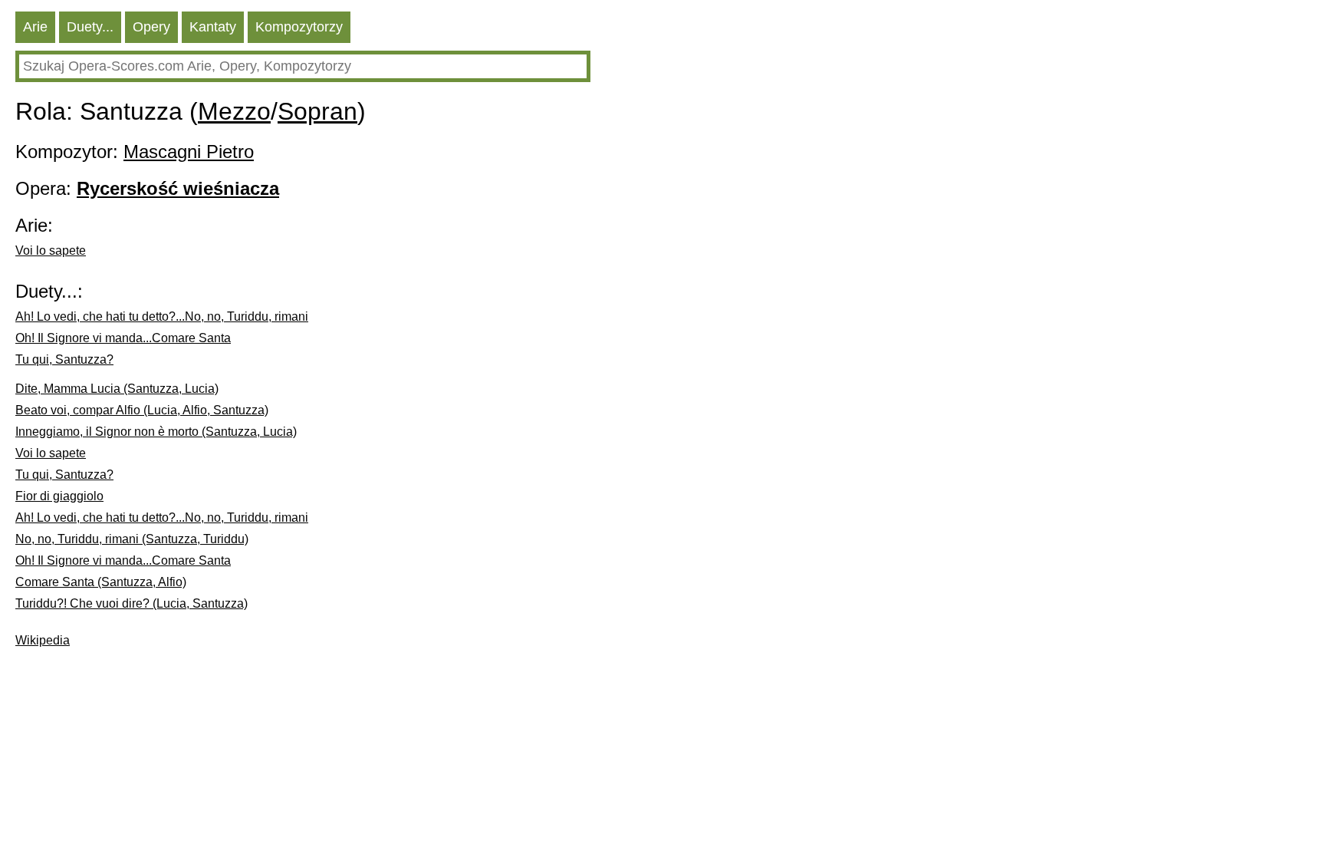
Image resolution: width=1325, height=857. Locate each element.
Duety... (90, 27)
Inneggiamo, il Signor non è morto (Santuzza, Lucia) (156, 431)
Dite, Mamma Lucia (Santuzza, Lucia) (117, 388)
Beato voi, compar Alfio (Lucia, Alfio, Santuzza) (141, 410)
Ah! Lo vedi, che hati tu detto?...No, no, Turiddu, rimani (161, 316)
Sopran (317, 111)
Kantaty (212, 27)
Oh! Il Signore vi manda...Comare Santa (123, 337)
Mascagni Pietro (188, 151)
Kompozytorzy (299, 27)
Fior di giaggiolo (59, 496)
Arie (35, 27)
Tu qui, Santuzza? (64, 359)
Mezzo (234, 111)
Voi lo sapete (50, 250)
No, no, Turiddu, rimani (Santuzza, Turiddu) (131, 539)
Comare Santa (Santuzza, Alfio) (100, 581)
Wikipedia (42, 640)
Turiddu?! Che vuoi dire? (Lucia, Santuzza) (131, 603)
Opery (151, 27)
